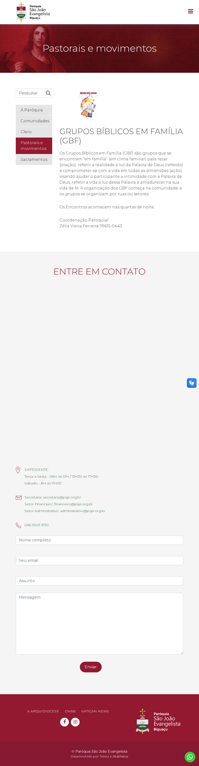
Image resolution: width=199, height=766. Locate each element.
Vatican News (95, 711)
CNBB (70, 711)
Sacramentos (34, 159)
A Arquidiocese (43, 711)
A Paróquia (32, 110)
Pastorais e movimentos (33, 145)
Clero (26, 132)
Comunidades (35, 121)
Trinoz (104, 756)
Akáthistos (120, 756)
